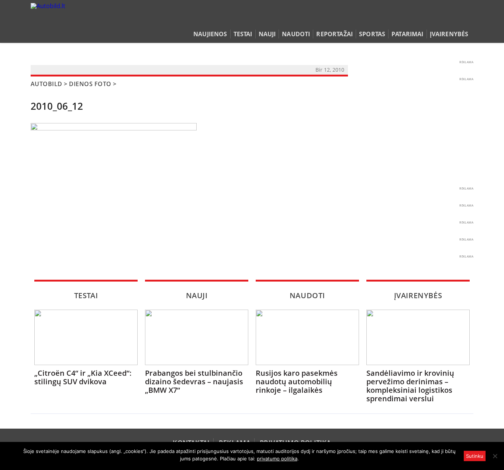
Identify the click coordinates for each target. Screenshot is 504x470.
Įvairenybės (449, 34)
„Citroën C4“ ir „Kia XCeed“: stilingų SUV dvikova (83, 377)
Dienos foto (90, 84)
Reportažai (334, 34)
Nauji (267, 34)
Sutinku (474, 456)
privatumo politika (277, 459)
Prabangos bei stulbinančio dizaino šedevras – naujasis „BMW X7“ (194, 381)
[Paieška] (435, 20)
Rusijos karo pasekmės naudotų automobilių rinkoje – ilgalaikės (297, 381)
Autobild (46, 84)
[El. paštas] (446, 20)
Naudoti (296, 34)
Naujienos (210, 34)
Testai (243, 34)
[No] (494, 456)
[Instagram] (467, 20)
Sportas (372, 34)
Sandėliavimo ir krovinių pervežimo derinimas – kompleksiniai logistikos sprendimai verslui (410, 386)
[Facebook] (458, 20)
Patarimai (407, 34)
